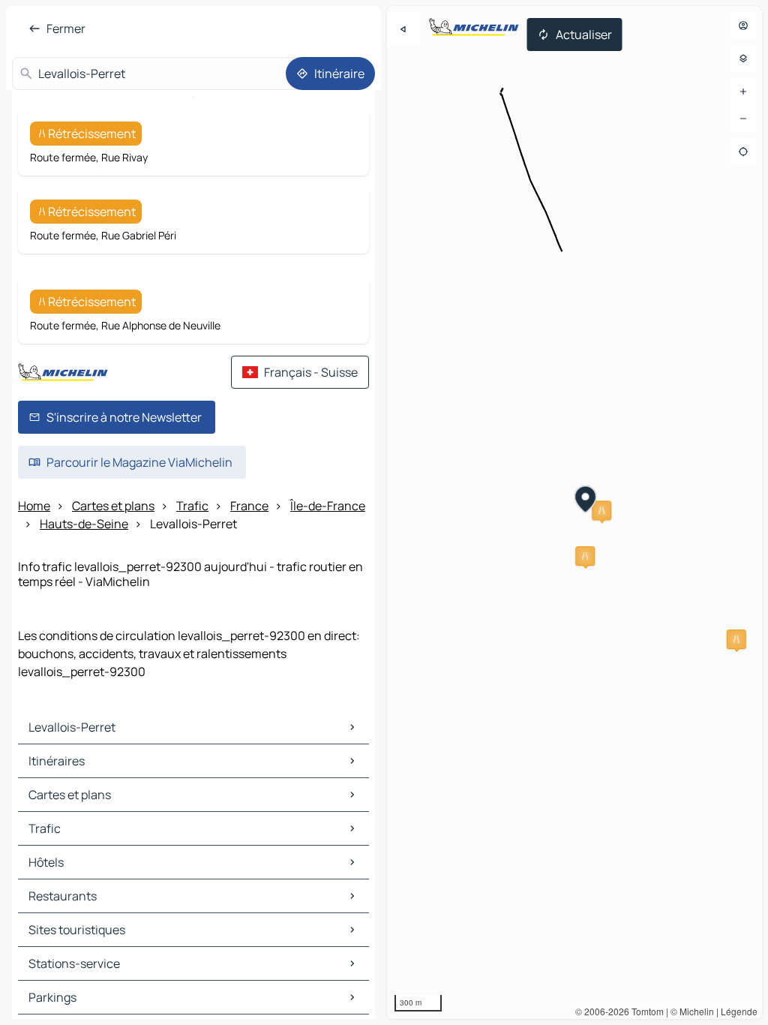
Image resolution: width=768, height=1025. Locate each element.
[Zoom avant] (743, 91)
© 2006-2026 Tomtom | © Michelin (644, 1011)
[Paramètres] (743, 58)
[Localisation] (743, 151)
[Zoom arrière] (743, 118)
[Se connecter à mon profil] (743, 25)
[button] (601, 510)
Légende (739, 1011)
